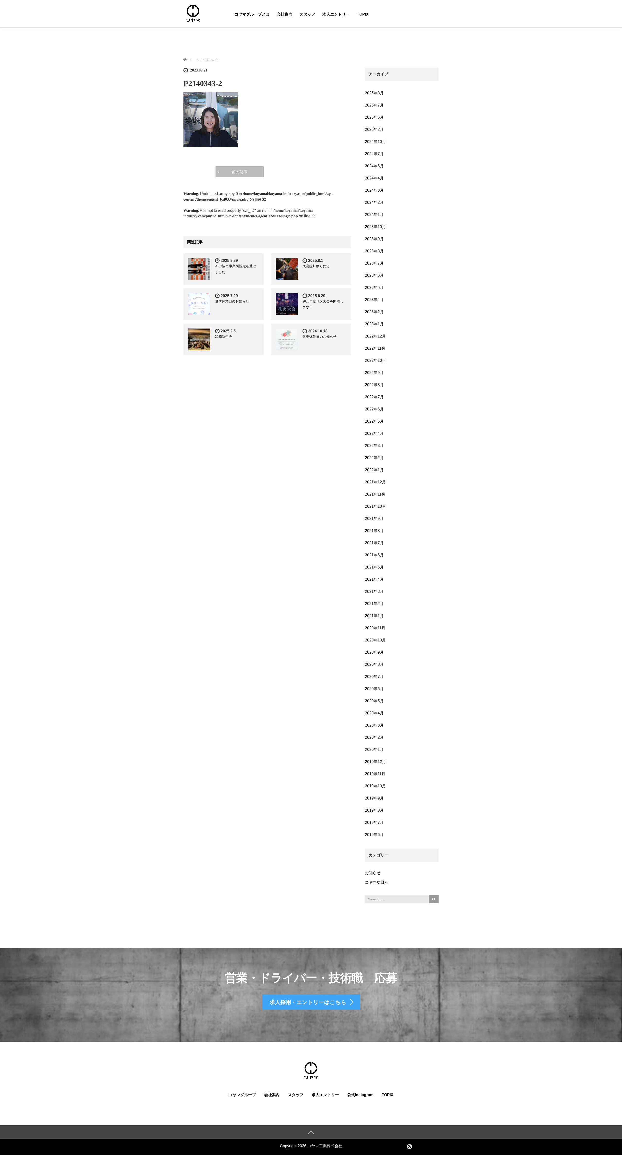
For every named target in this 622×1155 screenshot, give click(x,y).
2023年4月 (374, 300)
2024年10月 (375, 142)
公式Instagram (360, 1095)
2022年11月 (375, 348)
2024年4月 (374, 178)
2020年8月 (374, 664)
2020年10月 (375, 640)
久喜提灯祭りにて (316, 266)
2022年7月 (374, 397)
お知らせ (372, 873)
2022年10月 (375, 360)
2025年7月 (374, 105)
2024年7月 (374, 154)
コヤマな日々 (376, 882)
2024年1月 (374, 215)
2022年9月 (374, 373)
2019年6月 (374, 835)
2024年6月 (374, 166)
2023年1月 (374, 324)
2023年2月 (374, 312)
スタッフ (307, 14)
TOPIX (363, 14)
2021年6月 (374, 555)
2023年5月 (374, 287)
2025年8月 (374, 93)
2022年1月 (374, 470)
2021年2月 (374, 604)
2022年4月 (374, 433)
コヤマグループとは (251, 14)
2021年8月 (374, 531)
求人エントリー (336, 14)
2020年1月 (374, 749)
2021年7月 (374, 543)
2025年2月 (374, 129)
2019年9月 (374, 798)
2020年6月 (374, 689)
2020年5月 (374, 701)
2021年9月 (374, 518)
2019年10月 (375, 786)
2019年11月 (375, 774)
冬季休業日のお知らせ (319, 336)
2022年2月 (374, 458)
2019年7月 (374, 822)
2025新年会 (223, 336)
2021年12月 (375, 482)
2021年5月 (374, 567)
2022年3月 (374, 446)
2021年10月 (375, 506)
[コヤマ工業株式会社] (193, 13)
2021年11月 (375, 494)
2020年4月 (374, 713)
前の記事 (239, 172)
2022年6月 (374, 409)
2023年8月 (374, 251)
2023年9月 (374, 239)
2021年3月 (374, 591)
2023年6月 (374, 275)
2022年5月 (374, 421)
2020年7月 (374, 677)
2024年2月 (374, 202)
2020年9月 (374, 652)
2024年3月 (374, 190)
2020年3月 (374, 725)
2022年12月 (375, 336)
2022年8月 (374, 385)
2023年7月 (374, 263)
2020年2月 (374, 737)
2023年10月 (375, 227)
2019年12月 (375, 762)
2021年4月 (374, 579)
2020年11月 (375, 628)
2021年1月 (374, 616)
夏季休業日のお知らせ (232, 301)
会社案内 (284, 14)
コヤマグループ (242, 1095)
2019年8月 (374, 810)
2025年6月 (374, 117)
